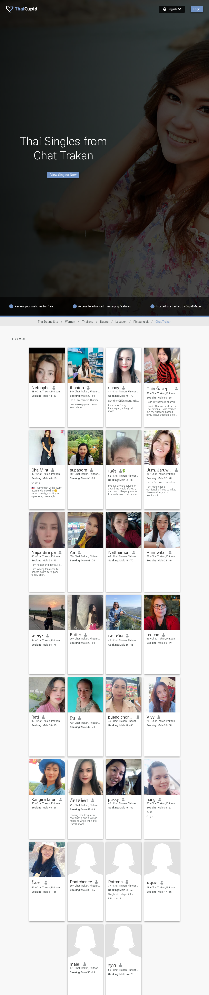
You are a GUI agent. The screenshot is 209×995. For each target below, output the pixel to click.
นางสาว (35, 483)
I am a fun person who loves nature (162, 482)
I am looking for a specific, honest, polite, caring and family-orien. (45, 572)
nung (151, 799)
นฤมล (152, 882)
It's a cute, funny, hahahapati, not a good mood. (120, 408)
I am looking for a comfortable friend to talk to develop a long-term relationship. (161, 491)
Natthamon (118, 552)
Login (196, 9)
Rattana (115, 881)
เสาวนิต (115, 635)
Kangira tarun (43, 799)
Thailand (87, 321)
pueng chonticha (121, 717)
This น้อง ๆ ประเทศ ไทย (159, 388)
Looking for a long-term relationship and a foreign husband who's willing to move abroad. (83, 819)
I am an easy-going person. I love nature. (85, 406)
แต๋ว (112, 471)
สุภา (112, 965)
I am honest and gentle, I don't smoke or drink (47, 564)
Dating (104, 321)
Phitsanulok (141, 321)
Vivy (151, 717)
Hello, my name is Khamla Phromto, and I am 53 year (162, 402)
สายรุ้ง (37, 635)
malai (75, 964)
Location (121, 321)
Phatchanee (81, 881)
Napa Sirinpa (43, 552)
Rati (35, 717)
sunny (113, 387)
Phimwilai (156, 552)
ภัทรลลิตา (79, 800)
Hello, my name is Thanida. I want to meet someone (85, 400)
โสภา (36, 882)
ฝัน (72, 718)
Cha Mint (39, 470)
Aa (72, 552)
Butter (75, 634)
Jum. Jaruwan (159, 470)
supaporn (78, 470)
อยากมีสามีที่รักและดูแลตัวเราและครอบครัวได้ (123, 400)
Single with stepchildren (121, 894)
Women (70, 321)
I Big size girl (115, 898)
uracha (153, 634)
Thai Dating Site (48, 321)
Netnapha (40, 387)
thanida (77, 387)
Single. (150, 816)
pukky (113, 799)
